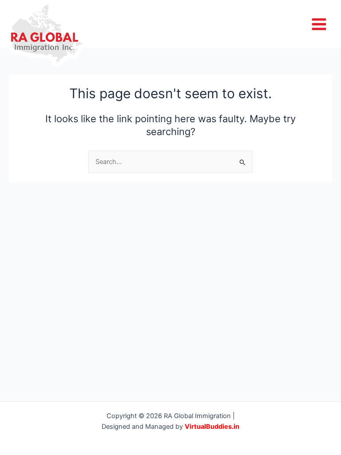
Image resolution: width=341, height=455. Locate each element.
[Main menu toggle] (319, 24)
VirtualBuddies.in (212, 427)
